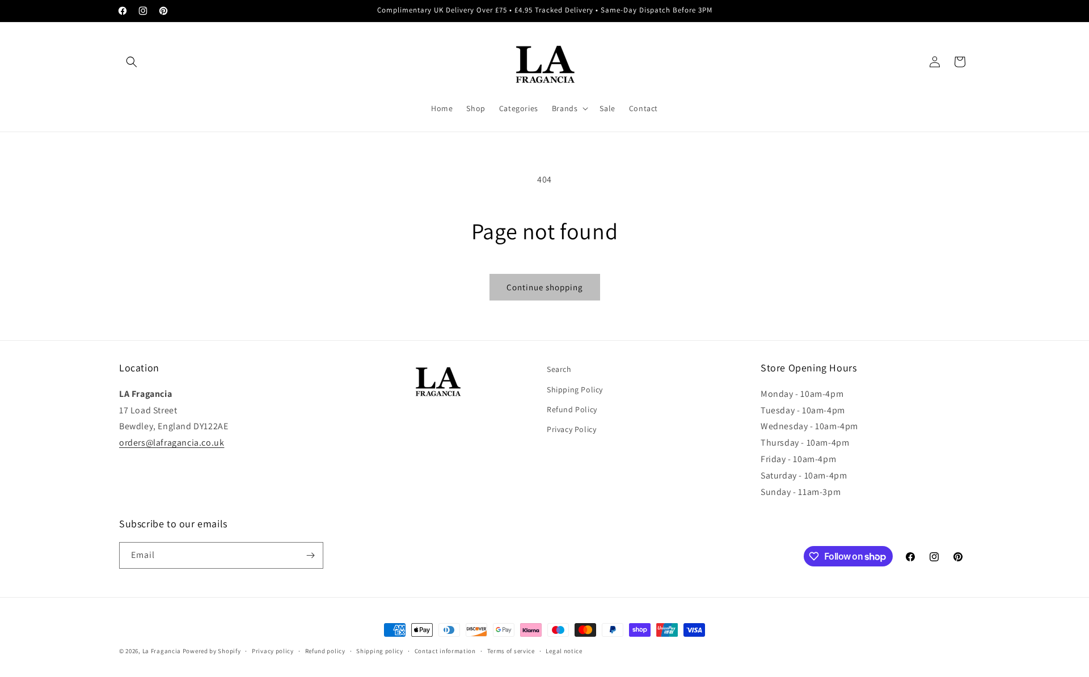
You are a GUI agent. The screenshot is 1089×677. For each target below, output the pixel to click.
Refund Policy (572, 409)
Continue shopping (544, 287)
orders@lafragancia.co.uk (171, 442)
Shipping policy (379, 651)
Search (559, 369)
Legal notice (564, 651)
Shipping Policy (575, 389)
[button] (131, 61)
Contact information (445, 651)
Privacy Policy (571, 429)
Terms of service (511, 651)
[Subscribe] (310, 555)
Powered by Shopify (212, 651)
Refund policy (325, 651)
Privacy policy (273, 651)
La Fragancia (161, 651)
